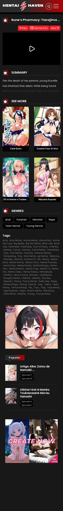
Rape (52, 219)
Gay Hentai (30, 256)
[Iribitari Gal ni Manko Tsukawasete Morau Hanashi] (11, 396)
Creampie (26, 246)
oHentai (36, 278)
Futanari (22, 219)
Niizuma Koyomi (47, 199)
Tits (30, 287)
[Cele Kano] (16, 126)
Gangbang (10, 256)
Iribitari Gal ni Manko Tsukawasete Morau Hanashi (35, 393)
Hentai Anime (16, 262)
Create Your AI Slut (47, 148)
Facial (16, 249)
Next (54, 28)
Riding (23, 284)
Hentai (45, 259)
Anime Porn (45, 240)
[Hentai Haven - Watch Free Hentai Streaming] (23, 6)
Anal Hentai (15, 240)
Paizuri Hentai (30, 281)
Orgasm (8, 281)
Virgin (22, 290)
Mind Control (21, 274)
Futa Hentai (16, 252)
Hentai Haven (24, 265)
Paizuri (17, 281)
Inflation (8, 274)
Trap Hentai (53, 287)
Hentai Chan (32, 262)
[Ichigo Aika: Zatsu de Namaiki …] (11, 372)
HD (38, 259)
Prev (24, 28)
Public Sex (44, 281)
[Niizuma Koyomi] (47, 177)
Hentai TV (45, 268)
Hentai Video (14, 271)
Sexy (40, 284)
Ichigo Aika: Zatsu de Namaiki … (35, 368)
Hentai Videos (30, 271)
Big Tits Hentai (33, 243)
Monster (38, 219)
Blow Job (47, 243)
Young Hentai (34, 226)
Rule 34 (32, 284)
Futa (6, 252)
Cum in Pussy (40, 246)
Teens (47, 284)
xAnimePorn (10, 293)
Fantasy (26, 249)
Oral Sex (46, 278)
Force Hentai (38, 249)
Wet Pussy (48, 290)
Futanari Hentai (42, 252)
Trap (43, 287)
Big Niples (19, 243)
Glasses (8, 259)
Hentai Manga (40, 265)
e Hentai (53, 246)
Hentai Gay (9, 265)
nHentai (26, 278)
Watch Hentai (34, 290)
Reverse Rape (11, 284)
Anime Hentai (30, 240)
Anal (7, 219)
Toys (36, 287)
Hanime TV (30, 259)
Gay (20, 256)
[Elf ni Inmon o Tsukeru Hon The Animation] (16, 177)
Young (30, 293)
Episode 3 (26, 405)
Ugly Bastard (11, 290)
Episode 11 (27, 375)
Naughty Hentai (12, 278)
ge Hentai (42, 256)
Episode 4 (26, 401)
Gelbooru (54, 256)
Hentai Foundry (48, 262)
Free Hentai (53, 249)
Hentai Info (41, 28)
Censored (13, 246)
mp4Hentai (45, 274)
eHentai (8, 249)
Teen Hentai (12, 226)
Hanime (18, 259)
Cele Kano (16, 148)
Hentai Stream (16, 268)
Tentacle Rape (19, 287)
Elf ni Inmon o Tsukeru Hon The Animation (27, 199)
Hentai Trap (32, 268)
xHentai (22, 293)
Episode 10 (27, 378)
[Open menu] (56, 6)
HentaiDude (46, 271)
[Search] (49, 6)
